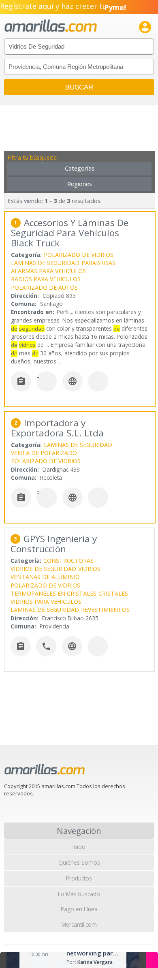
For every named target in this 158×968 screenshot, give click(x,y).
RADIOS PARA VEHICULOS (46, 279)
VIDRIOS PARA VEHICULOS (46, 601)
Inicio (79, 846)
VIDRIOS (89, 569)
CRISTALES (113, 593)
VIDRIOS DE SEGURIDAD (43, 569)
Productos (79, 878)
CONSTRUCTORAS (68, 560)
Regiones (79, 184)
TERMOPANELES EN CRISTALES (53, 593)
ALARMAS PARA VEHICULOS (48, 271)
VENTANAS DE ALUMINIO (45, 577)
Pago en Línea (79, 909)
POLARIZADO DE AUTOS (44, 287)
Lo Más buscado (79, 894)
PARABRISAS (98, 263)
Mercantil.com (79, 924)
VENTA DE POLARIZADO (44, 453)
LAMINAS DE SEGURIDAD (45, 263)
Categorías (79, 168)
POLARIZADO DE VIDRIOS (78, 255)
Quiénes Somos (79, 862)
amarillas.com (50, 26)
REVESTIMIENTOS (105, 609)
